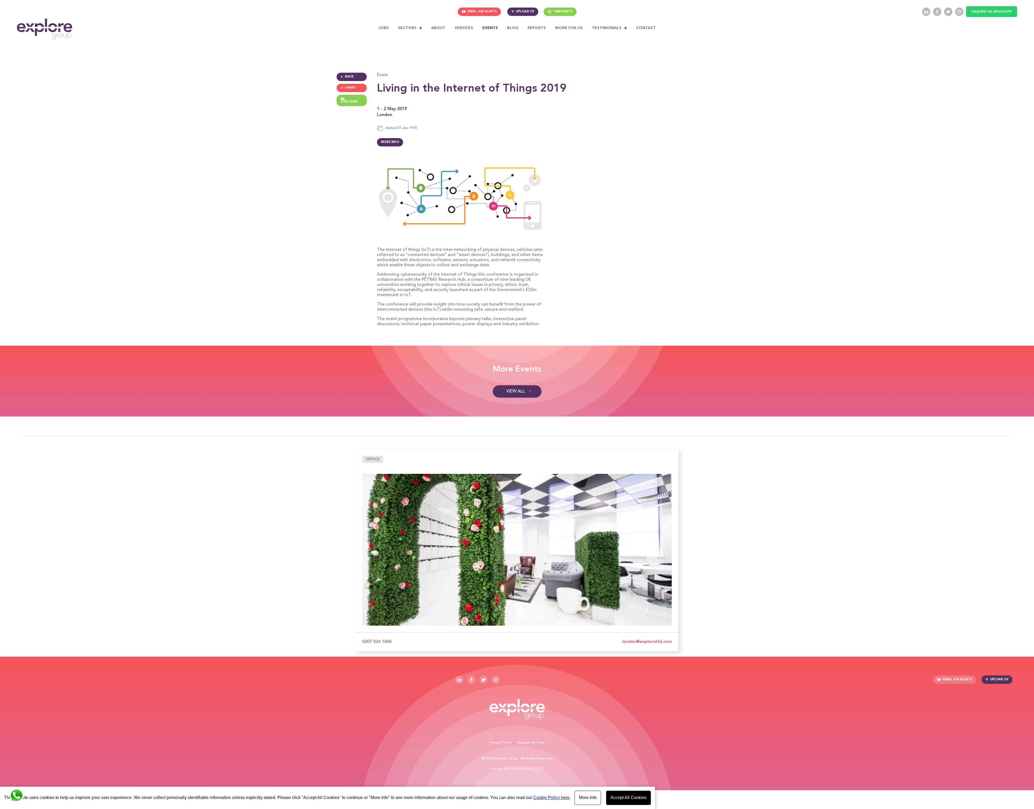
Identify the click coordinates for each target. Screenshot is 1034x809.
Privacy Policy (501, 742)
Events (490, 28)
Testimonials (606, 28)
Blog (512, 28)
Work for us (569, 28)
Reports (537, 28)
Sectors (407, 28)
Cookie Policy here (551, 797)
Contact (646, 28)
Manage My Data (531, 742)
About (438, 28)
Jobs (383, 28)
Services (464, 28)
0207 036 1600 (377, 642)
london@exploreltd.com (647, 642)
